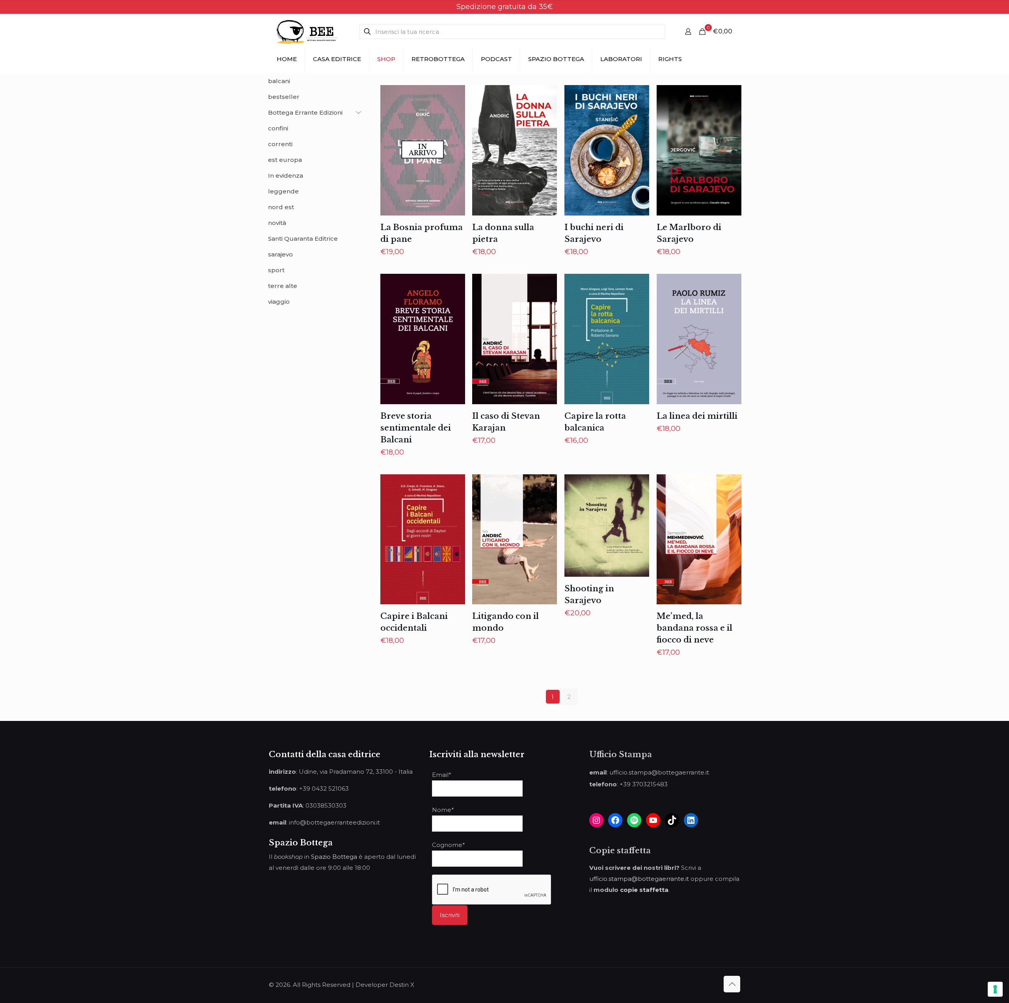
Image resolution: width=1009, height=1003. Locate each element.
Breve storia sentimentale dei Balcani (415, 427)
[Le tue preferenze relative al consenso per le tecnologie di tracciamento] (995, 989)
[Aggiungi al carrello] (546, 96)
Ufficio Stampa (620, 754)
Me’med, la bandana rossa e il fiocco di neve (694, 628)
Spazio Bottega (334, 856)
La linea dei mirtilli (697, 416)
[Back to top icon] (732, 984)
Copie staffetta (620, 850)
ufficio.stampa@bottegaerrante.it (639, 878)
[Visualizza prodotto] (454, 96)
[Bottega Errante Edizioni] (307, 31)
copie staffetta (644, 889)
